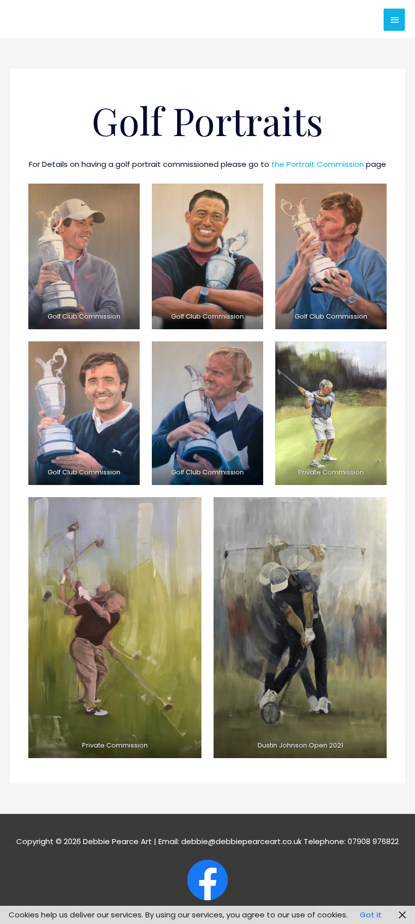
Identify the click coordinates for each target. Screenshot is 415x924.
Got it (371, 914)
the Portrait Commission (317, 164)
